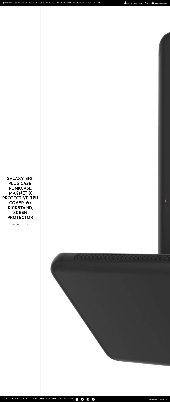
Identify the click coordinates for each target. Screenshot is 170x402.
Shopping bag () (160, 3)
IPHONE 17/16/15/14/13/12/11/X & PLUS (27, 3)
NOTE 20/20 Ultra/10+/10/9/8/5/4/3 (53, 3)
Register (138, 3)
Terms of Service (37, 399)
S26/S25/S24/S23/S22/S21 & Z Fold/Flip (81, 3)
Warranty (68, 399)
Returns (24, 399)
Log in (129, 3)
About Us (15, 399)
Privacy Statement (54, 399)
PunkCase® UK (163, 399)
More (99, 3)
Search (6, 399)
